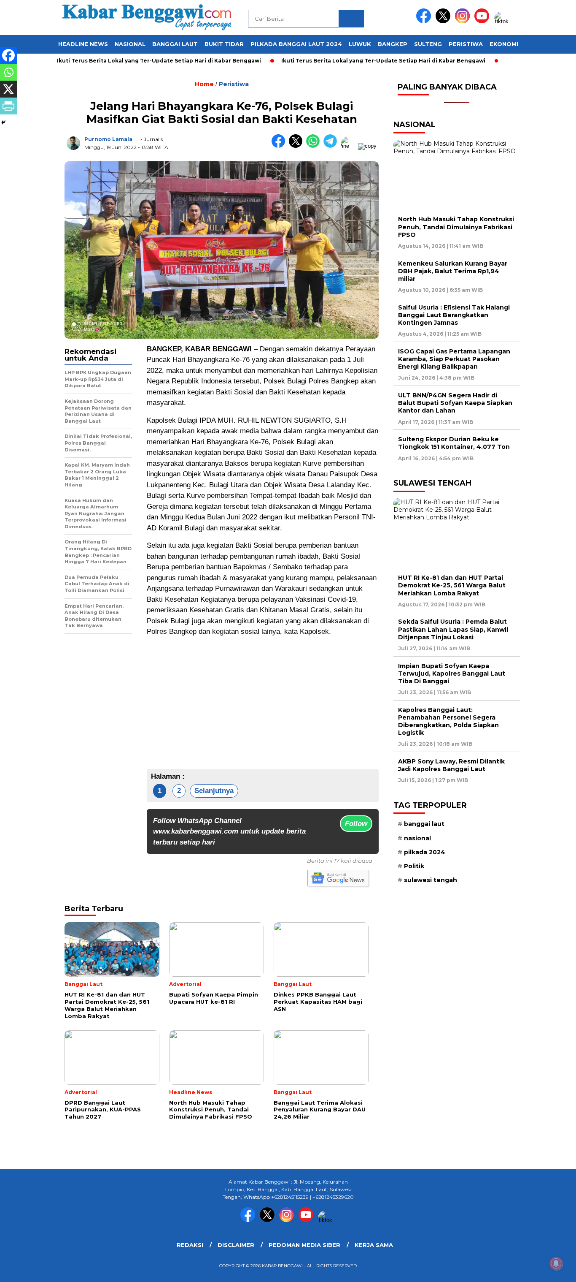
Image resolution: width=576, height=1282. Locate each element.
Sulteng (428, 44)
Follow (356, 824)
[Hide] (3, 122)
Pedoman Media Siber (304, 1244)
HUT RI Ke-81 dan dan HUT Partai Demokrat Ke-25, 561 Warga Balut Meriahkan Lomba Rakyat (452, 585)
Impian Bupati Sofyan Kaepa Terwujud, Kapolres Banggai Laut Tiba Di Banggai (451, 673)
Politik (414, 866)
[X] (8, 89)
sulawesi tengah (430, 880)
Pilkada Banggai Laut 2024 (296, 44)
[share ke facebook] (280, 146)
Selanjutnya (214, 791)
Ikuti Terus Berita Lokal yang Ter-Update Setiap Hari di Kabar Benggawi (134, 60)
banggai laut (424, 824)
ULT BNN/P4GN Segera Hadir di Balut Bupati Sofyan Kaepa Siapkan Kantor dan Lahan (455, 402)
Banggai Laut (175, 44)
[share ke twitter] (297, 146)
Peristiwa (466, 44)
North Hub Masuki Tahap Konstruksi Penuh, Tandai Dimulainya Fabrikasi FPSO (456, 226)
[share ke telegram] (332, 146)
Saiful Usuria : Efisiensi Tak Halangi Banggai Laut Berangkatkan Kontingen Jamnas (454, 315)
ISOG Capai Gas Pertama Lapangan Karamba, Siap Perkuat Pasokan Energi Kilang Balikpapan (454, 359)
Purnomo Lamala (108, 139)
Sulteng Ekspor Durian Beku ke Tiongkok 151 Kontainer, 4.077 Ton (454, 443)
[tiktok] (502, 21)
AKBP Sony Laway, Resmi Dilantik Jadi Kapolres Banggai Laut (451, 765)
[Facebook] (8, 55)
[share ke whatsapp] (314, 146)
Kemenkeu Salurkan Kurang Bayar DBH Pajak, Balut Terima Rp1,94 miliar (452, 271)
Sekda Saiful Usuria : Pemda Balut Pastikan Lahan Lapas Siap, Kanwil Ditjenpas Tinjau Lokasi (453, 629)
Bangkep (392, 44)
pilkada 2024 (424, 852)
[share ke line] (349, 146)
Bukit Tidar (224, 44)
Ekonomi (504, 44)
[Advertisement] (263, 703)
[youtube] (483, 21)
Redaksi (190, 1244)
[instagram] (464, 21)
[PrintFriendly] (8, 106)
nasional (417, 838)
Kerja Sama (374, 1244)
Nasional (130, 44)
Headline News (83, 44)
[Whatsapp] (8, 72)
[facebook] (425, 21)
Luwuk (360, 44)
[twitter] (444, 21)
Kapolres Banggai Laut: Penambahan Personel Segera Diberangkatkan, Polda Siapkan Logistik (448, 721)
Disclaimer (236, 1244)
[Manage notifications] (556, 1263)
